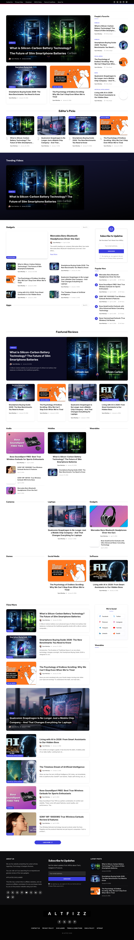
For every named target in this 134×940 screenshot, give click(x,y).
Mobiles (12, 42)
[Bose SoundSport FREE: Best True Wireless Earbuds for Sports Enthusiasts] (25, 443)
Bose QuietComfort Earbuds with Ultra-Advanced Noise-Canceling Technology (111, 308)
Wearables (94, 428)
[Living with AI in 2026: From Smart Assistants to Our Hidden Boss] (123, 95)
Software (94, 556)
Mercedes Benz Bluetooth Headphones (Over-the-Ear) (65, 237)
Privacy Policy (19, 2)
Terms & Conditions (49, 2)
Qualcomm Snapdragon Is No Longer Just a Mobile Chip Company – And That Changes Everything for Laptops (105, 78)
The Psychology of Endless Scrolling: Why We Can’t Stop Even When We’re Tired (68, 94)
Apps (8, 305)
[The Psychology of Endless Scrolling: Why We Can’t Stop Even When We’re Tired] (70, 77)
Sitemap (100, 928)
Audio (9, 428)
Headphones (11, 257)
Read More (53, 254)
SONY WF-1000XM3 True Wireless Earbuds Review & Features (112, 297)
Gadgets (10, 227)
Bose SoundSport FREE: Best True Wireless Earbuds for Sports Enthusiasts (112, 286)
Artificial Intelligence (101, 89)
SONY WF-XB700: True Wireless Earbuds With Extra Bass (29, 479)
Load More (47, 842)
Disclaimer (29, 2)
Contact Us (9, 2)
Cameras (10, 502)
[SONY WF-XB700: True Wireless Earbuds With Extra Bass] (11, 480)
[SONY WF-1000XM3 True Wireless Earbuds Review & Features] (11, 469)
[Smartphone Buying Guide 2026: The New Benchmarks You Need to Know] (26, 77)
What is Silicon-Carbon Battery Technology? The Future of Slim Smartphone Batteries (105, 28)
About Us (60, 2)
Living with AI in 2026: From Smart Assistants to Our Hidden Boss (104, 95)
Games (9, 556)
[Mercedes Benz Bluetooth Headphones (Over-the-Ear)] (27, 245)
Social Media (57, 87)
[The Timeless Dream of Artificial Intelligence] (54, 294)
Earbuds (10, 808)
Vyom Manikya (15, 58)
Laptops (51, 502)
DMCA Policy (38, 2)
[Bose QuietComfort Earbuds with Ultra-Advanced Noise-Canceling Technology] (94, 543)
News (96, 73)
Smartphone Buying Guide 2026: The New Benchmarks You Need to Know (24, 93)
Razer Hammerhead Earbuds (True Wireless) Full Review (112, 319)
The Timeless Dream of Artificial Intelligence (73, 293)
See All (85, 227)
